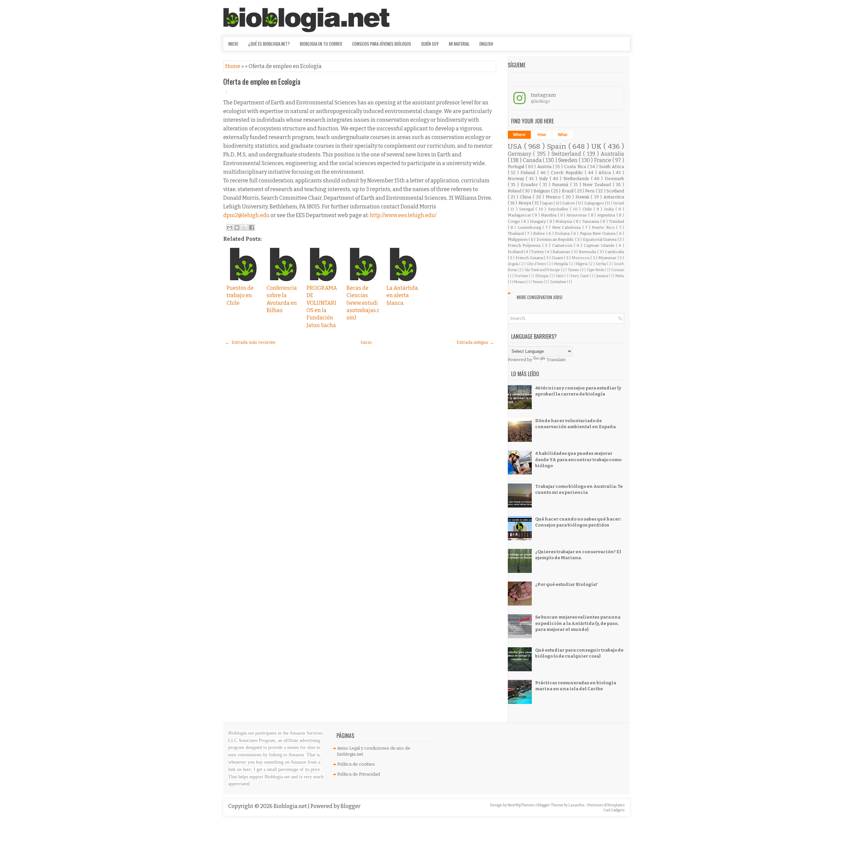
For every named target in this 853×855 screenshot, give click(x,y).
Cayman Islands (600, 245)
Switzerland (567, 154)
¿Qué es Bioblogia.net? (269, 43)
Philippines (518, 239)
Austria (545, 166)
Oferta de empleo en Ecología (261, 81)
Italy (544, 178)
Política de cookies (356, 764)
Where (519, 134)
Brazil (568, 190)
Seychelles (559, 209)
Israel (618, 203)
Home (233, 66)
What (562, 134)
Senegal (527, 209)
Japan (547, 203)
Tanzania (591, 221)
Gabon (568, 203)
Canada (533, 160)
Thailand (516, 233)
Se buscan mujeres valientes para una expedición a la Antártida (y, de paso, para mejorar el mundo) (577, 623)
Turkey (538, 251)
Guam (558, 257)
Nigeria (582, 264)
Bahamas (561, 251)
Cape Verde (596, 270)
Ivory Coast (580, 276)
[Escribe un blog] (237, 227)
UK (597, 146)
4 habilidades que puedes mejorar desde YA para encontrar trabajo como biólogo (578, 459)
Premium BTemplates (606, 805)
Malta (619, 276)
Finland (528, 172)
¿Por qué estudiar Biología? (566, 584)
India (609, 209)
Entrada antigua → (475, 342)
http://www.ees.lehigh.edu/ (403, 215)
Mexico (554, 196)
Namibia (549, 215)
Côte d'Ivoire (536, 264)
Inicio (233, 43)
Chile (587, 209)
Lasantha (576, 805)
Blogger (351, 806)
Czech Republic (568, 172)
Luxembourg (529, 227)
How (541, 134)
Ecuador (530, 184)
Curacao (617, 270)
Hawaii (583, 196)
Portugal (516, 166)
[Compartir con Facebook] (251, 227)
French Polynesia (525, 245)
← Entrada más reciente (250, 342)
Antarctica (613, 196)
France (603, 160)
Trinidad (616, 221)
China (526, 196)
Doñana (563, 233)
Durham (521, 276)
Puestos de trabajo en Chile (240, 295)
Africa (605, 172)
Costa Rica (575, 166)
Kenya (525, 202)
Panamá (561, 184)
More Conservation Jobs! (539, 297)
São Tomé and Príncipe (542, 270)
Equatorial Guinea (600, 239)
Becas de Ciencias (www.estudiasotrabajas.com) (363, 303)
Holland (516, 251)
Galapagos (594, 203)
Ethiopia (542, 276)
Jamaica (602, 276)
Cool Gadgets (614, 810)
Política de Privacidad (358, 774)
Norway (517, 178)
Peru (590, 190)
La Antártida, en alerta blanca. (403, 295)
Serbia (601, 264)
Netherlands (577, 178)
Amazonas (577, 215)
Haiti (560, 276)
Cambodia (614, 251)
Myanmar (607, 257)
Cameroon (563, 245)
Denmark (614, 178)
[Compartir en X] (244, 227)
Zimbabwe (558, 282)
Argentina (606, 215)
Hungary (538, 221)
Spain (557, 146)
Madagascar (520, 215)
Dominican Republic (555, 239)
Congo (514, 221)
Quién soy (430, 43)
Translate (556, 359)
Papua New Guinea (598, 233)
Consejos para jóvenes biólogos (381, 43)
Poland (515, 190)
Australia (612, 154)
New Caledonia (567, 227)
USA (516, 146)
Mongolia (561, 264)
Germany (520, 154)
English (486, 43)
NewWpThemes (521, 805)
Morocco (581, 257)
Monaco (520, 282)
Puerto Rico (604, 227)
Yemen (538, 282)
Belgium (542, 190)
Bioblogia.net (291, 806)
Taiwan (574, 270)
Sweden (568, 160)
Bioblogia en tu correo (321, 43)
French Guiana (529, 257)
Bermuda (588, 251)
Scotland (615, 190)
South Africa (611, 166)
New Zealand (597, 184)
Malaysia (564, 221)
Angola (513, 264)
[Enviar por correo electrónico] (229, 227)
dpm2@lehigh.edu (246, 215)
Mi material (459, 43)
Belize (539, 233)
